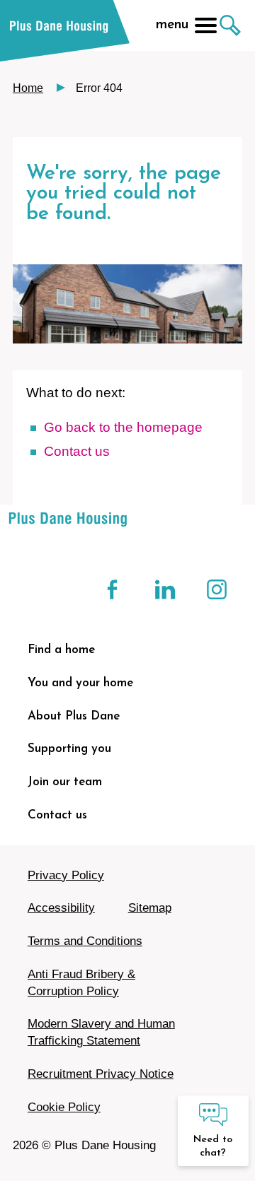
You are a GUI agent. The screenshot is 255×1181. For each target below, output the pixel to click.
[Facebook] (114, 589)
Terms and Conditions (85, 941)
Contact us (57, 815)
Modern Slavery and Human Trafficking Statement (101, 1032)
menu (172, 25)
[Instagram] (216, 589)
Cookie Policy (64, 1107)
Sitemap (149, 908)
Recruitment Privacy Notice (101, 1074)
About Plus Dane (74, 716)
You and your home (80, 683)
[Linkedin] (165, 589)
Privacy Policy (66, 875)
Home (28, 88)
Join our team (65, 782)
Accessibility (61, 908)
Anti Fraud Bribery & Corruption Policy (81, 983)
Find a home (61, 650)
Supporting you (69, 749)
